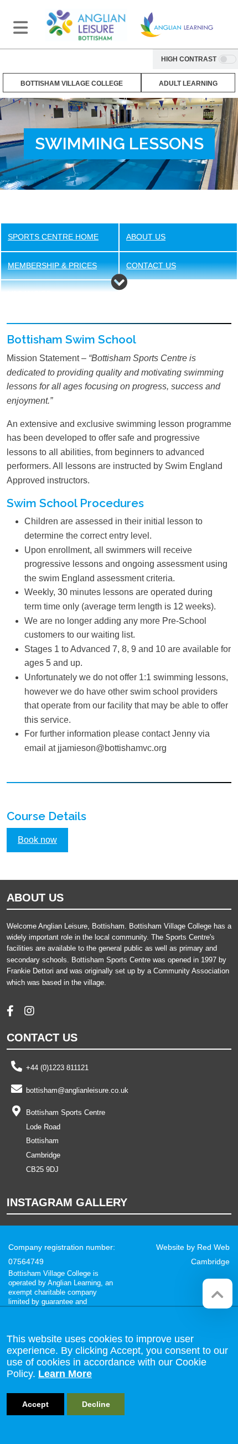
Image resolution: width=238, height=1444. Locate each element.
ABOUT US (145, 237)
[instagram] (33, 1012)
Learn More (65, 1373)
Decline (96, 1404)
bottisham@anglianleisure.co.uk (77, 1090)
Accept (35, 1404)
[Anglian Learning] (177, 24)
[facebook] (14, 1012)
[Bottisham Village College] (86, 24)
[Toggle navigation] (20, 27)
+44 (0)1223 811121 (57, 1068)
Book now (37, 839)
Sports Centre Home (53, 237)
